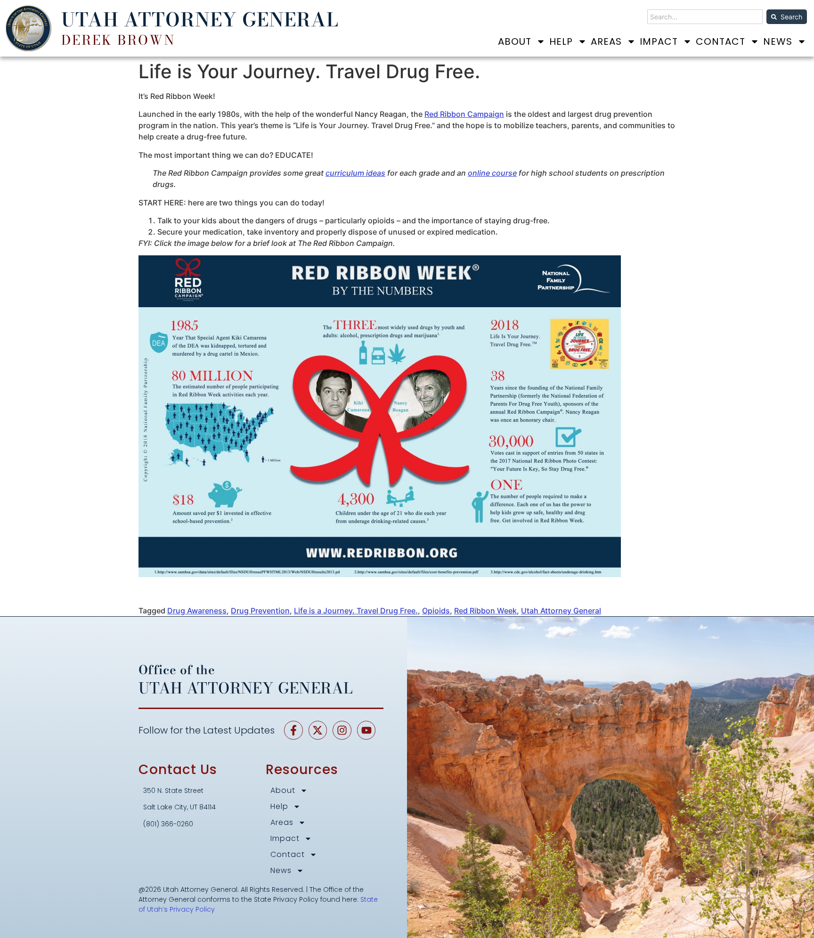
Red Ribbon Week (485, 610)
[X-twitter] (318, 730)
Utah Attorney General (561, 610)
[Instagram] (342, 730)
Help (561, 41)
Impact (659, 41)
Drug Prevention (260, 610)
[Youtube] (366, 730)
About (514, 41)
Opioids (436, 610)
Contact (720, 41)
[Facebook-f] (293, 730)
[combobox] (705, 16)
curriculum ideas (355, 173)
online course (492, 173)
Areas (606, 41)
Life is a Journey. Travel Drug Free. (356, 610)
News (777, 41)
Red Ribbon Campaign (464, 114)
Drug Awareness (197, 610)
